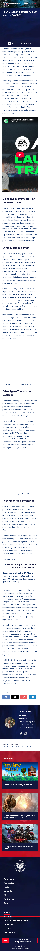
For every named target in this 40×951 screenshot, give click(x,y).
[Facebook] (6, 697)
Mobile (6, 887)
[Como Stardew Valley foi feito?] (20, 771)
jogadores (16, 602)
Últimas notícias (12, 4)
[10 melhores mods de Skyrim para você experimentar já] (20, 802)
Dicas (33, 4)
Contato (7, 928)
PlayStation (9, 899)
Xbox (6, 903)
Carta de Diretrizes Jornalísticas (17, 920)
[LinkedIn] (32, 697)
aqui (18, 582)
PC (5, 895)
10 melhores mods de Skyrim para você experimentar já (19, 817)
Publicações (9, 883)
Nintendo (8, 891)
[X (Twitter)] (15, 697)
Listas (25, 4)
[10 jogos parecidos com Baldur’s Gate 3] (20, 833)
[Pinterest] (23, 697)
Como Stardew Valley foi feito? (18, 785)
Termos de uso (10, 932)
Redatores (8, 924)
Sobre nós (8, 916)
